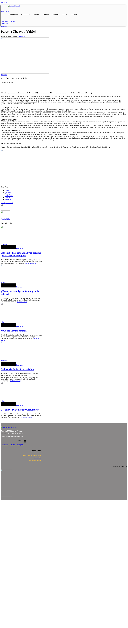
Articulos (55, 14)
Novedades (25, 14)
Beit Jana (4, 2)
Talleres (36, 14)
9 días (2, 322)
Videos (64, 14)
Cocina (46, 14)
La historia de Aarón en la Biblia (17, 369)
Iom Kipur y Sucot (7, 203)
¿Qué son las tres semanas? (15, 330)
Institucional (13, 14)
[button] (36, 14)
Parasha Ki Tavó (6, 219)
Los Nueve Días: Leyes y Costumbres (20, 409)
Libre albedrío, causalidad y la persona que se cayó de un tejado (21, 254)
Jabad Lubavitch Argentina (31, 455)
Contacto (73, 14)
